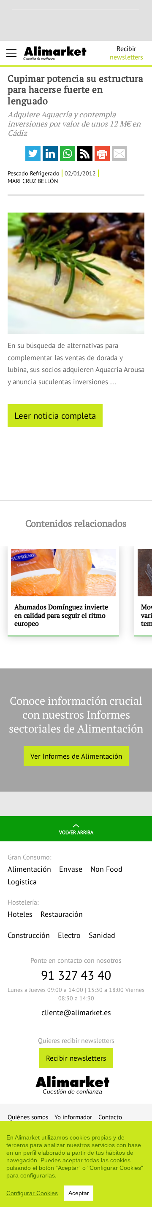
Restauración (62, 914)
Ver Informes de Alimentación (76, 756)
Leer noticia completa (55, 415)
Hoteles (20, 914)
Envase (70, 869)
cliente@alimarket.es (76, 1012)
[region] (76, 1164)
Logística (22, 881)
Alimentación (29, 869)
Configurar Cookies (32, 1193)
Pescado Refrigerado (34, 173)
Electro (69, 935)
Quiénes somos (28, 1117)
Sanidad (102, 935)
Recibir (126, 52)
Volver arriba (76, 832)
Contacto (110, 1117)
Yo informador (73, 1117)
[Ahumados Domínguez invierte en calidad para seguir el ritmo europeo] (63, 591)
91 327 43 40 (76, 975)
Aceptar (78, 1193)
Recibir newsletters (76, 1058)
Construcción (29, 935)
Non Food (106, 869)
